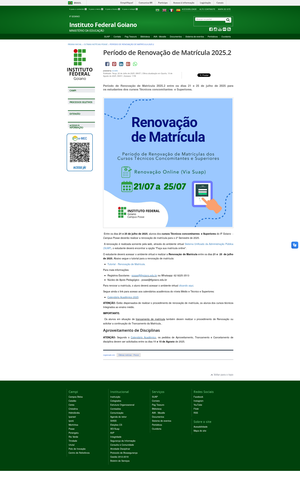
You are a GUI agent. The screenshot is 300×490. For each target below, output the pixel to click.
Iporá (71, 420)
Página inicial (75, 44)
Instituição (115, 396)
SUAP (107, 36)
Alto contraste (207, 9)
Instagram (198, 400)
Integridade (115, 436)
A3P (112, 432)
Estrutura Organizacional (122, 404)
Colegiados (115, 400)
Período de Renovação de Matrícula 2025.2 (167, 52)
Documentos (176, 36)
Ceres (71, 404)
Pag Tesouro (131, 36)
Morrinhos (73, 424)
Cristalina (73, 408)
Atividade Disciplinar (120, 448)
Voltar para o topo (223, 374)
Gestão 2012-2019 (119, 456)
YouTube (198, 404)
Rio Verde (73, 436)
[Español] (178, 10)
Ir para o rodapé (129, 9)
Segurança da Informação (122, 440)
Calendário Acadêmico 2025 (123, 297)
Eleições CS (116, 424)
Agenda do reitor (118, 416)
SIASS (113, 420)
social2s (115, 71)
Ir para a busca (112, 9)
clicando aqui (186, 285)
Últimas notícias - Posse (128, 355)
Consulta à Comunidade (122, 444)
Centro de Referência (79, 452)
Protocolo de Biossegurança (124, 452)
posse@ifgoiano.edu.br (144, 275)
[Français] (171, 10)
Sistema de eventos (194, 36)
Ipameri (72, 416)
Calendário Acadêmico (143, 337)
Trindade (73, 440)
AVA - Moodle (159, 36)
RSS (196, 412)
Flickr (196, 408)
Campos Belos (76, 396)
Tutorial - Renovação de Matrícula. (126, 264)
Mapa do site (224, 9)
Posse (71, 428)
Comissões (115, 408)
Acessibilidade (189, 9)
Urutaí (72, 444)
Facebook (198, 396)
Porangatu (74, 432)
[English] (164, 10)
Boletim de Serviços (120, 460)
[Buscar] (228, 20)
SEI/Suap (114, 428)
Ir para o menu (96, 9)
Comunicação (116, 412)
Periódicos (213, 36)
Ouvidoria (226, 36)
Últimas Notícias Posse (96, 44)
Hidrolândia (74, 412)
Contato (117, 36)
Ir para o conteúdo (77, 9)
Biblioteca (145, 36)
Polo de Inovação (77, 448)
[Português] (157, 10)
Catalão (72, 400)
